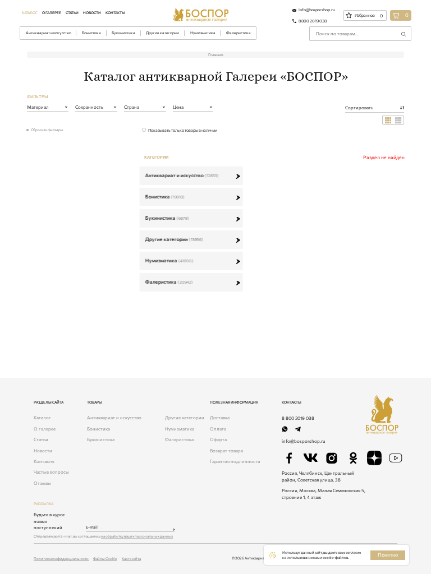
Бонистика (91, 32)
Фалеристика (238, 32)
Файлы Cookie (105, 558)
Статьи (72, 12)
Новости (92, 12)
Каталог (30, 12)
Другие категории (162, 32)
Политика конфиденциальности (61, 558)
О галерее (51, 12)
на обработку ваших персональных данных (137, 536)
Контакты (115, 12)
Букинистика (123, 32)
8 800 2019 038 (298, 418)
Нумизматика (203, 32)
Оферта (218, 439)
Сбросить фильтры (47, 129)
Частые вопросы (51, 472)
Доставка (220, 417)
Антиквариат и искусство (48, 32)
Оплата (218, 429)
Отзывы (42, 483)
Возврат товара (226, 450)
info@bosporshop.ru (303, 441)
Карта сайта (131, 558)
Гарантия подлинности (235, 461)
